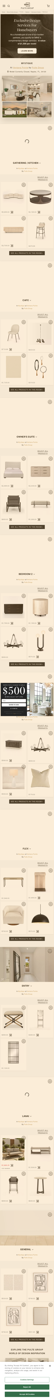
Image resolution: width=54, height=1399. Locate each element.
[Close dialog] (51, 684)
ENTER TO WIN (14, 705)
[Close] (50, 1366)
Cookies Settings (27, 1380)
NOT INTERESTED (13, 708)
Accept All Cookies (27, 1394)
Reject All (27, 1387)
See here (15, 713)
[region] (27, 1380)
